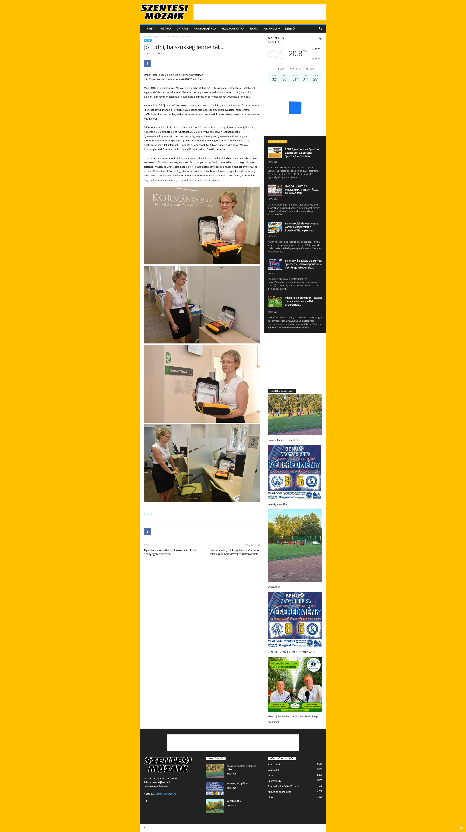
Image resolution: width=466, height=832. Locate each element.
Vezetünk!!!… (275, 586)
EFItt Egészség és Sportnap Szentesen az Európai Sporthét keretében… (302, 152)
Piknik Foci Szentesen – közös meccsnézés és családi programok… (303, 301)
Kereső (290, 28)
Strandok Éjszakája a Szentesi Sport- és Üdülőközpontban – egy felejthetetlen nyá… (303, 264)
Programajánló (205, 28)
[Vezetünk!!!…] (295, 545)
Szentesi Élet (275, 764)
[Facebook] (147, 63)
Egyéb (157, 36)
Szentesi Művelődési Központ (283, 786)
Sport (254, 28)
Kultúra (165, 28)
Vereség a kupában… (279, 504)
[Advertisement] (259, 12)
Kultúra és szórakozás (279, 792)
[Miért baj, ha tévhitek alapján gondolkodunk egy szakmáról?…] (295, 684)
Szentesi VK (274, 781)
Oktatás (182, 28)
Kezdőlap (148, 36)
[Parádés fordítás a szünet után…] (295, 414)
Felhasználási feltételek (156, 786)
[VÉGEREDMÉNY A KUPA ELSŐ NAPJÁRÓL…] (295, 619)
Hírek (150, 28)
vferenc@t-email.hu (166, 794)
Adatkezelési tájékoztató (157, 782)
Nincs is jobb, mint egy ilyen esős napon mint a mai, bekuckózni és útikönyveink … (235, 552)
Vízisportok (274, 770)
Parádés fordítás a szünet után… (285, 440)
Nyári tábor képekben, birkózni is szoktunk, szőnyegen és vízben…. (171, 552)
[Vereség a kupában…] (294, 472)
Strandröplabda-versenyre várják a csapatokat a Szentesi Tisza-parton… (301, 227)
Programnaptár (232, 28)
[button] (321, 29)
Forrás (148, 514)
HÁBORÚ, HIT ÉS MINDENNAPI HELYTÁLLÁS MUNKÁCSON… (302, 189)
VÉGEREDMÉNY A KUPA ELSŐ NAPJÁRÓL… (293, 652)
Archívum (270, 28)
